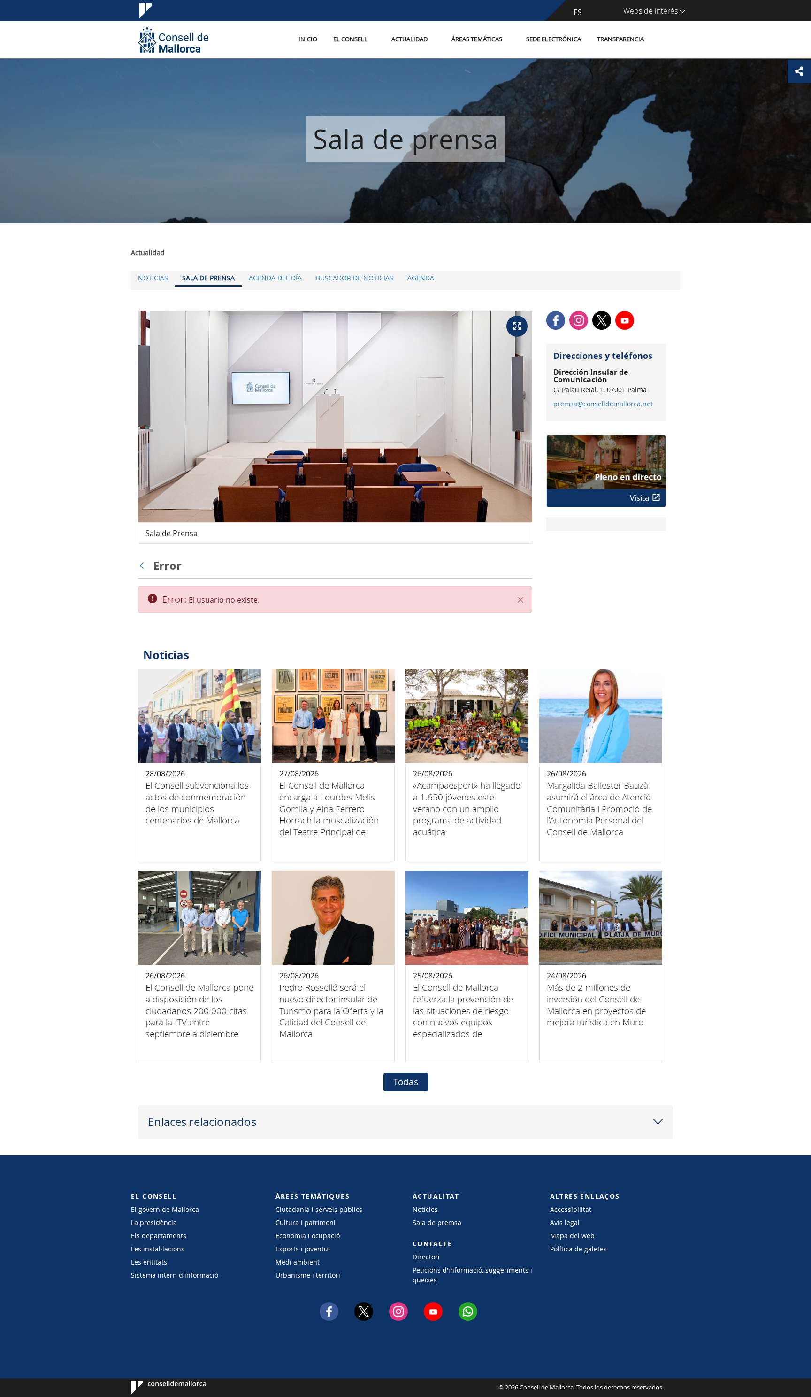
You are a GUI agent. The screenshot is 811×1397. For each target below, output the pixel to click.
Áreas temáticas (476, 39)
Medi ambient (297, 1261)
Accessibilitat (570, 1209)
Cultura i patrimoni (305, 1222)
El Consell (350, 39)
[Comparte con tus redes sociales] (799, 71)
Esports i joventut (302, 1248)
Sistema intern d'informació (174, 1275)
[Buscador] (662, 40)
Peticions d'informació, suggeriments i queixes (472, 1274)
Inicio (307, 39)
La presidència (154, 1222)
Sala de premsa (437, 1222)
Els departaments (158, 1235)
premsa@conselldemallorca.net (603, 404)
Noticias (153, 277)
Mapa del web (572, 1235)
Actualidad (409, 39)
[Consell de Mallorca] (173, 40)
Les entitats (149, 1261)
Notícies (425, 1209)
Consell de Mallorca (159, 1387)
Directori (426, 1256)
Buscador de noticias (354, 277)
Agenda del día (275, 277)
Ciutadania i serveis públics (318, 1209)
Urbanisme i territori (307, 1275)
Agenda (420, 277)
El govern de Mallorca (165, 1209)
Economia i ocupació (307, 1235)
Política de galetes (578, 1248)
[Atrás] (144, 565)
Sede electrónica (553, 39)
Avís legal (565, 1222)
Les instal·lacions (157, 1248)
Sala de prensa (208, 277)
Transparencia (620, 39)
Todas (405, 1082)
